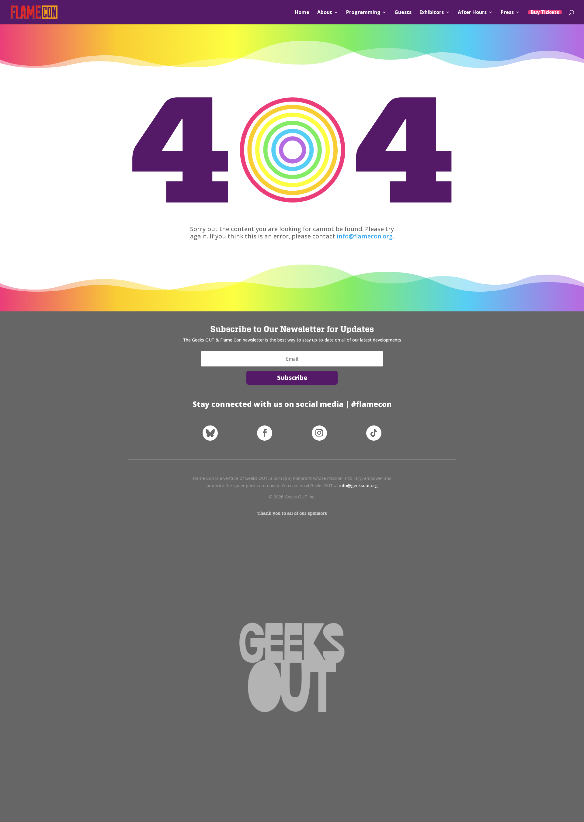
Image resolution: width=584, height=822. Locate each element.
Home (302, 13)
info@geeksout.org (358, 485)
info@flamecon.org (365, 236)
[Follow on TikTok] (373, 433)
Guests (403, 13)
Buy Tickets (545, 12)
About (324, 13)
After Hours (472, 13)
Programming (363, 13)
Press (507, 13)
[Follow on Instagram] (319, 433)
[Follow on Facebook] (264, 433)
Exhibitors (431, 13)
